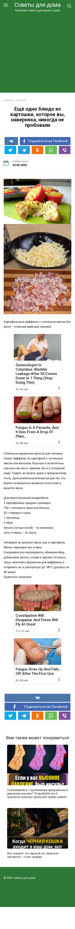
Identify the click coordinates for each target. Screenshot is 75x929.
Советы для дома (37, 4)
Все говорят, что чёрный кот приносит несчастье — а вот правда (33, 854)
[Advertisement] (37, 51)
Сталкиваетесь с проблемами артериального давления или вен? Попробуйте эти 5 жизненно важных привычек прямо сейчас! (37, 793)
